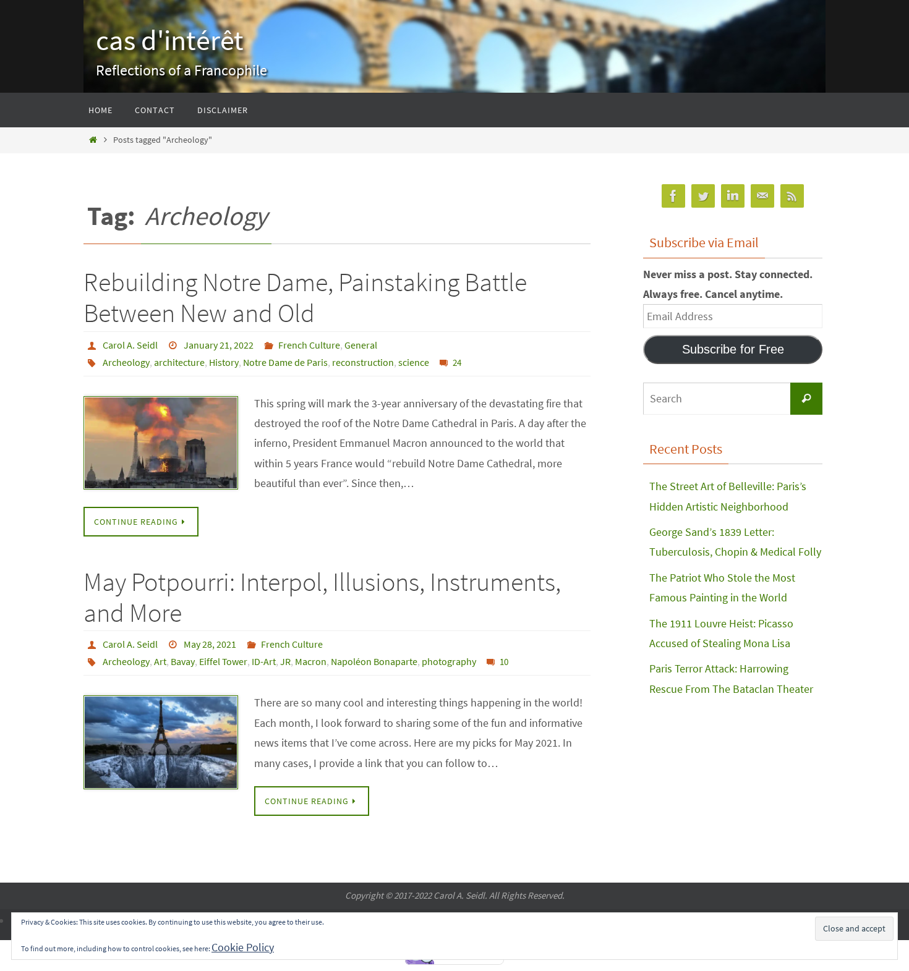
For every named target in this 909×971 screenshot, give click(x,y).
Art (160, 661)
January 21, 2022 (219, 345)
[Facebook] (673, 196)
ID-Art (264, 661)
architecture (179, 362)
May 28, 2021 (210, 644)
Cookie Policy (242, 947)
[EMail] (762, 196)
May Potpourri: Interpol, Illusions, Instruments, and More (322, 597)
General (360, 345)
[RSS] (792, 196)
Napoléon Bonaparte (374, 661)
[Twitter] (703, 196)
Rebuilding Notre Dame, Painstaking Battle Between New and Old (305, 297)
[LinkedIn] (733, 196)
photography (449, 661)
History (224, 362)
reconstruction (363, 362)
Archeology (126, 362)
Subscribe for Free (733, 349)
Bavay (183, 661)
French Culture (309, 345)
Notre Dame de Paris (285, 362)
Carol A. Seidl (130, 345)
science (413, 362)
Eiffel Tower (223, 661)
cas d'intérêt (170, 40)
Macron (310, 661)
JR (285, 661)
